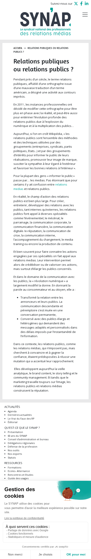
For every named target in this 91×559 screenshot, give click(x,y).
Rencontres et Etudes (20, 474)
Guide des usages (18, 478)
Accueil (17, 48)
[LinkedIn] (86, 4)
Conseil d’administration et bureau (28, 439)
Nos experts (15, 453)
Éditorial (12, 422)
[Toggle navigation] (85, 14)
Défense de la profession (22, 446)
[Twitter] (76, 4)
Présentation (15, 432)
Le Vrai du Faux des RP (21, 418)
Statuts (12, 457)
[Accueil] (45, 21)
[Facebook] (81, 4)
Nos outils (13, 450)
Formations (14, 467)
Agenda (12, 411)
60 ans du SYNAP (17, 435)
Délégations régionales (21, 443)
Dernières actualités (20, 414)
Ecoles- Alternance (19, 471)
